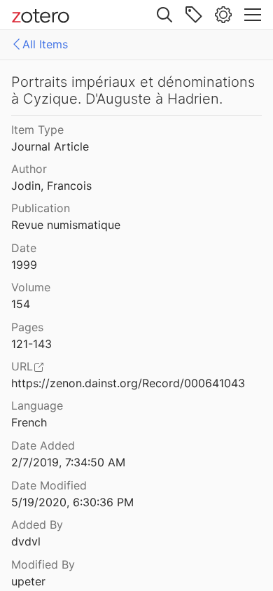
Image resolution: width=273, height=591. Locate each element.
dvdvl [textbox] (26, 541)
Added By (37, 524)
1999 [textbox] (24, 265)
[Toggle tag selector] (194, 14)
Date (23, 248)
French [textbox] (29, 422)
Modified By (43, 564)
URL (22, 366)
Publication (40, 208)
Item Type (37, 130)
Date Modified (49, 485)
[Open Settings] (223, 14)
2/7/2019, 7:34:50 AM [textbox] (68, 462)
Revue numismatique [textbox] (65, 225)
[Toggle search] (164, 14)
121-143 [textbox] (31, 344)
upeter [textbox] (28, 581)
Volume (30, 287)
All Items (45, 44)
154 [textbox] (20, 304)
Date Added (43, 445)
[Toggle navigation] (252, 14)
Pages (27, 327)
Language (37, 405)
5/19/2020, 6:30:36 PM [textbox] (72, 502)
